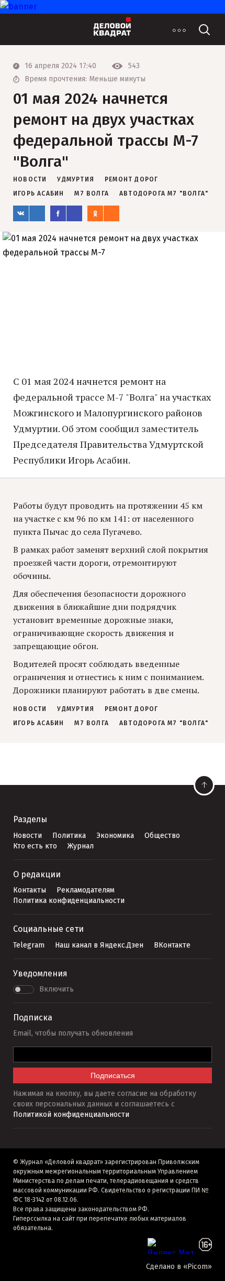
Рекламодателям (86, 890)
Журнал (81, 846)
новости (30, 179)
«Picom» (197, 1266)
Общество (162, 835)
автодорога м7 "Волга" (163, 193)
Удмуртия (75, 179)
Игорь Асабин (38, 193)
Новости (27, 835)
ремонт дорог (131, 179)
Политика (69, 835)
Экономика (115, 835)
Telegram (28, 945)
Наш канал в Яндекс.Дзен (99, 945)
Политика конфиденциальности (69, 900)
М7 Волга (91, 193)
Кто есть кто (35, 846)
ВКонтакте (172, 945)
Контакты (29, 890)
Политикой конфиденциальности (71, 1114)
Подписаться (113, 1075)
